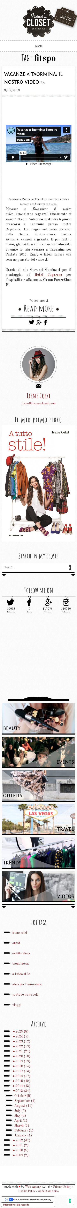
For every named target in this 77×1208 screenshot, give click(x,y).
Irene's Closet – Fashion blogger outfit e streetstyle (38, 21)
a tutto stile (21, 974)
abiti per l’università (27, 984)
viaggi (16, 1005)
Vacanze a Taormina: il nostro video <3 (33, 78)
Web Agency (33, 1186)
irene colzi (19, 933)
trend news (20, 963)
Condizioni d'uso (48, 1191)
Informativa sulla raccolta (16, 1204)
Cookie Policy (26, 1191)
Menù (38, 46)
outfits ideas (21, 953)
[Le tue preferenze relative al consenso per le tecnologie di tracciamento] (70, 1201)
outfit (16, 943)
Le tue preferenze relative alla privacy (32, 1199)
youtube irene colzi (25, 994)
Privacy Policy (62, 1186)
